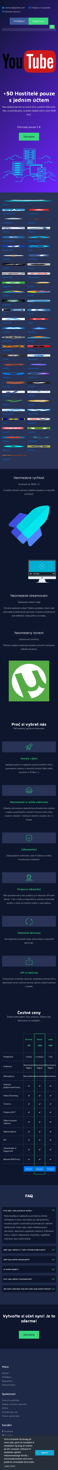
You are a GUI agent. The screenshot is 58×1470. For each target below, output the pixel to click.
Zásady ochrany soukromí (14, 1404)
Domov (5, 1373)
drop (30, 250)
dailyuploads (34, 241)
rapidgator (8, 350)
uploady (6, 395)
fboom (31, 268)
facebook (32, 259)
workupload (8, 413)
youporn (6, 432)
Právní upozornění (11, 1416)
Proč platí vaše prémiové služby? (17, 1210)
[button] (52, 27)
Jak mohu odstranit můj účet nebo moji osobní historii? (27, 1289)
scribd (5, 359)
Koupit (29, 1169)
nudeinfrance (9, 213)
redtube (32, 350)
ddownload (8, 250)
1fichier (6, 231)
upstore (31, 432)
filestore (7, 450)
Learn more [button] (9, 1466)
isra (29, 304)
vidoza (6, 404)
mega (30, 322)
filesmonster (34, 277)
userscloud (33, 213)
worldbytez (8, 222)
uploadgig (32, 441)
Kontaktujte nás (9, 1412)
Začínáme (29, 136)
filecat (6, 204)
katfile (31, 313)
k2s (4, 313)
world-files (33, 413)
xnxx (5, 423)
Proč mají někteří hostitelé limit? (17, 1279)
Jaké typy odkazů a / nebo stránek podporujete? (24, 1249)
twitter (31, 386)
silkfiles (6, 368)
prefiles (31, 341)
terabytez (32, 377)
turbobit (7, 386)
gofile (30, 286)
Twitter (8, 1435)
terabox (6, 377)
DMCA (5, 1408)
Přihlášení (19, 21)
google (6, 295)
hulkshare (7, 304)
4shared (31, 231)
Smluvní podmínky (11, 1400)
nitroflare (32, 332)
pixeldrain (7, 341)
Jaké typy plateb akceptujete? (16, 1259)
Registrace (38, 21)
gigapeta (7, 286)
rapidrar (6, 459)
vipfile (31, 404)
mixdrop (6, 332)
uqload (31, 395)
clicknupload (8, 241)
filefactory (8, 277)
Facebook (8, 1431)
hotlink (6, 441)
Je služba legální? (11, 1269)
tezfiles (31, 450)
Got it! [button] (45, 1453)
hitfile (30, 295)
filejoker (32, 222)
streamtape (33, 368)
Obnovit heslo (8, 1385)
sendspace (33, 359)
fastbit (6, 268)
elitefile (6, 259)
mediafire (7, 322)
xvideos (31, 423)
